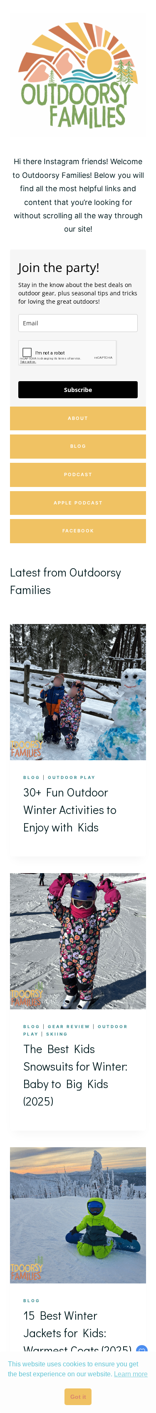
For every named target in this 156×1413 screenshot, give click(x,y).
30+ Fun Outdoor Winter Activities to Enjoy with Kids (69, 809)
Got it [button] (78, 1396)
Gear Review (69, 1026)
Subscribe (78, 390)
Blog (31, 777)
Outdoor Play (72, 777)
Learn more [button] (131, 1374)
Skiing (57, 1033)
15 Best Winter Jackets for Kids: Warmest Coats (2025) (77, 1333)
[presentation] (78, 692)
